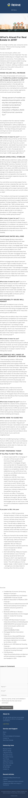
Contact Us (6, 738)
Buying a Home (7, 748)
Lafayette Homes (7, 752)
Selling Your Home (8, 761)
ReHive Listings (7, 750)
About (4, 732)
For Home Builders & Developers (11, 736)
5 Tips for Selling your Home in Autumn (13, 781)
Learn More (6, 724)
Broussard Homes (7, 755)
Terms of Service (21, 792)
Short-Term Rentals (8, 740)
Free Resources (7, 765)
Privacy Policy (14, 792)
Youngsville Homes (8, 757)
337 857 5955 (6, 767)
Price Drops (6, 759)
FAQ (4, 734)
